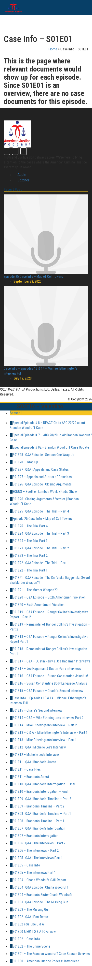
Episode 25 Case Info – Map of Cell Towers (33, 276)
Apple (21, 174)
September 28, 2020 (27, 281)
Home (53, 49)
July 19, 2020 (22, 378)
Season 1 (16, 413)
